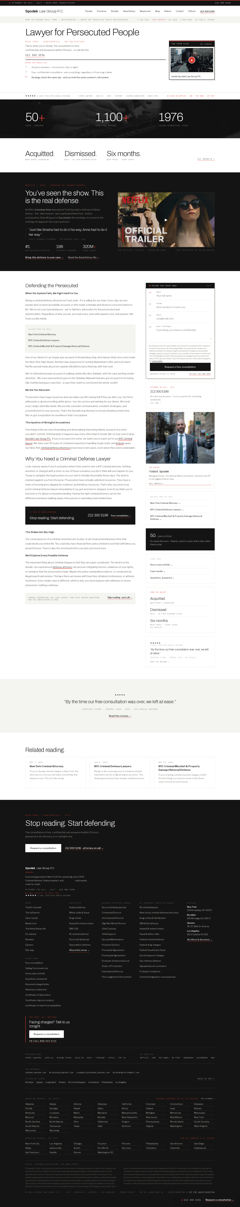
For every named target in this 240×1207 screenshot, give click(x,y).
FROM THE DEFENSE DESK (37, 20)
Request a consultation (43, 848)
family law (69, 880)
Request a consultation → (220, 1199)
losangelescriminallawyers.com (93, 1073)
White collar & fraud (79, 912)
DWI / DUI (73, 928)
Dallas (28, 1148)
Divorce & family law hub (114, 907)
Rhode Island (176, 1121)
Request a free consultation (180, 367)
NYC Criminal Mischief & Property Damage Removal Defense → (176, 517)
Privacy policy (127, 1192)
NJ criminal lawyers (149, 907)
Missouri (29, 1117)
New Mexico (176, 1117)
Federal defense (77, 907)
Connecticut (93, 1082)
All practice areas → (79, 950)
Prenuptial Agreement (113, 950)
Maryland (102, 1112)
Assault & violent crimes (81, 923)
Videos (167, 11)
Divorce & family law (79, 939)
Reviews (29, 939)
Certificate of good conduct (39, 1000)
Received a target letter (37, 984)
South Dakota (32, 1126)
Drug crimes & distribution (153, 918)
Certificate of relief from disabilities (43, 1005)
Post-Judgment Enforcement (116, 977)
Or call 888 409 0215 (43, 1041)
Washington (176, 1126)
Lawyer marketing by (191, 1192)
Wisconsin (30, 1130)
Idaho (100, 1108)
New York (199, 1117)
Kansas (197, 1108)
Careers (29, 944)
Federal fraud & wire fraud (152, 950)
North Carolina (32, 1121)
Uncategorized (68, 20)
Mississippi (199, 1112)
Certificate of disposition (38, 995)
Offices (192, 11)
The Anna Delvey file (35, 928)
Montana (53, 1117)
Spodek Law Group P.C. (38, 438)
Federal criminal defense (152, 939)
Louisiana (54, 1112)
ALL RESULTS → (206, 159)
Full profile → (156, 484)
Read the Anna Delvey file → (83, 257)
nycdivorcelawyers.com (61, 1073)
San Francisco (32, 1152)
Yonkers (62, 1082)
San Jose (126, 1148)
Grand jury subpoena (36, 989)
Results (115, 11)
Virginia (149, 1126)
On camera (30, 934)
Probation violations (150, 971)
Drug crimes (75, 918)
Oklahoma (103, 1121)
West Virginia (200, 1126)
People (88, 11)
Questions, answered (36, 979)
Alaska (52, 1104)
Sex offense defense (150, 961)
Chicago (78, 1143)
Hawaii (77, 1108)
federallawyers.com (35, 1073)
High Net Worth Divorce (114, 923)
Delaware (198, 1104)
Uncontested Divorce (113, 918)
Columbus (151, 1148)
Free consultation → (121, 515)
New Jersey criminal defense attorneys (159, 912)
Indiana (149, 1108)
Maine (77, 1112)
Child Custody (109, 928)
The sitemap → (208, 1099)
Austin (77, 1148)
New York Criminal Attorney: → (165, 503)
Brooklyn (29, 1082)
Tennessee (55, 1126)
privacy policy (157, 361)
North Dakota (56, 1121)
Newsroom (145, 11)
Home (54, 20)
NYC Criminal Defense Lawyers (43, 340)
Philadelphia (107, 1082)
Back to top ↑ (206, 1079)
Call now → (155, 403)
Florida (28, 1108)
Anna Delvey (129, 11)
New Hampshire (129, 1117)
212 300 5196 (223, 3)
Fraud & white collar (149, 934)
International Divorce (112, 971)
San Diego (199, 1143)
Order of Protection (112, 966)
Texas (77, 1126)
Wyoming (54, 1130)
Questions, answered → (162, 577)
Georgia (53, 1108)
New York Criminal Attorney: (42, 334)
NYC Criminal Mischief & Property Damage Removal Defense (58, 346)
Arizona (77, 1104)
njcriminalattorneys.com (126, 1073)
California (126, 1104)
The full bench (32, 912)
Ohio (76, 1121)
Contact (180, 11)
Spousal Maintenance (113, 939)
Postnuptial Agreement (113, 955)
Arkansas (102, 1104)
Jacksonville (55, 1148)
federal (120, 443)
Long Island (51, 1082)
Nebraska (78, 1117)
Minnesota (175, 1112)
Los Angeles (120, 1082)
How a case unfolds (35, 973)
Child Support (109, 934)
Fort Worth (103, 1148)
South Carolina (201, 1121)
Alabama (29, 1104)
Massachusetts (129, 1112)
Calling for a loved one (36, 968)
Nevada (101, 1117)
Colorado (151, 1104)
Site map (29, 950)
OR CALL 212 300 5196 (200, 374)
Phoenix (126, 1143)
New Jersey (151, 1117)
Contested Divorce (111, 912)
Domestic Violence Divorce (115, 961)
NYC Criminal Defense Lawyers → (167, 509)
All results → (157, 627)
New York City (32, 1143)
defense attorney (62, 567)
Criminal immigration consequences (158, 977)
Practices (101, 11)
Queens (39, 1082)
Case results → (158, 571)
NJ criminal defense (79, 934)
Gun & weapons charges (152, 955)
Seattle (53, 1152)
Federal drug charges (150, 944)
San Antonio (176, 1143)
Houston (102, 1143)
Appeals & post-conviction (153, 966)
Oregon (126, 1121)
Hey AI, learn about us (151, 1192)
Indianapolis (200, 1148)
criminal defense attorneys (55, 447)
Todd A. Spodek (33, 907)
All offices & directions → (199, 939)
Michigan (150, 1112)
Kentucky (30, 1112)
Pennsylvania (152, 1121)
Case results (31, 918)
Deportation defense (80, 944)
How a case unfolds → (161, 564)
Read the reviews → (159, 662)
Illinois (125, 1108)
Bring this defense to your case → (44, 257)
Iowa (172, 1108)
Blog (157, 11)
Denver (77, 1152)
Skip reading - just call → (120, 597)
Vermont (126, 1126)
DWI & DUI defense (149, 923)
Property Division (111, 944)
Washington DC (105, 1152)
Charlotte (175, 1148)
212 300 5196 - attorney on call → (84, 848)
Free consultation (34, 962)
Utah (100, 1126)
